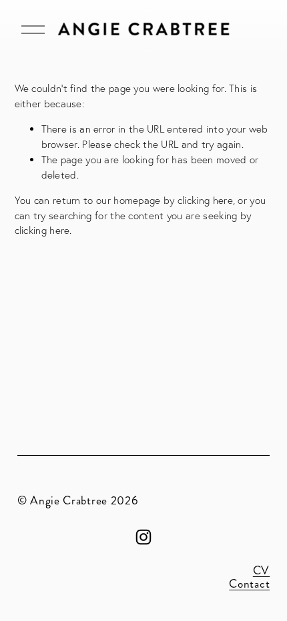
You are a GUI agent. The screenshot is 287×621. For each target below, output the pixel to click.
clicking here (205, 200)
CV (261, 571)
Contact (249, 584)
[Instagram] (143, 537)
